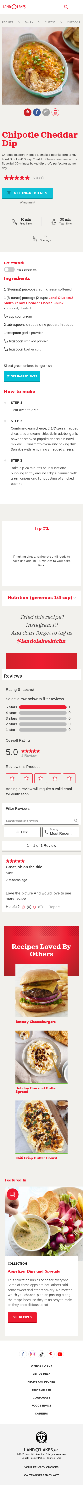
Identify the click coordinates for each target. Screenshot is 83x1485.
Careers (41, 1413)
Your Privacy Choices (41, 1467)
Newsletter (41, 1389)
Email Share (46, 112)
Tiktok (41, 1354)
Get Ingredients (30, 193)
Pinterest (27, 112)
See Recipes (22, 1317)
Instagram (32, 1354)
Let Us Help (41, 1373)
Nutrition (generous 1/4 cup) (40, 597)
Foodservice (41, 1405)
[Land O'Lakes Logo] (14, 6)
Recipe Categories (41, 1381)
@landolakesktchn (40, 641)
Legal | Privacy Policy (33, 1458)
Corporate (41, 1397)
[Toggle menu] (76, 7)
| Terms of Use (53, 1458)
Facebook (37, 112)
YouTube (60, 1354)
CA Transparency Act (41, 1475)
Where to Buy (41, 1365)
